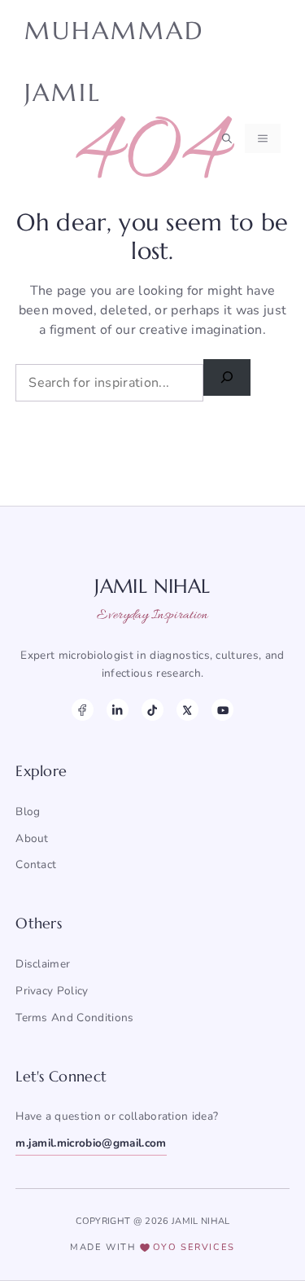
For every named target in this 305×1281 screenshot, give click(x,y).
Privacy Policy (51, 990)
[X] (187, 710)
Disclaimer (42, 964)
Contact (35, 864)
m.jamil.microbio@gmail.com (90, 1143)
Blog (27, 811)
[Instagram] (118, 710)
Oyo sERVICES (194, 1247)
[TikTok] (152, 710)
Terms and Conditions (74, 1017)
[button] (227, 138)
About (32, 838)
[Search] (227, 377)
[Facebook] (83, 710)
